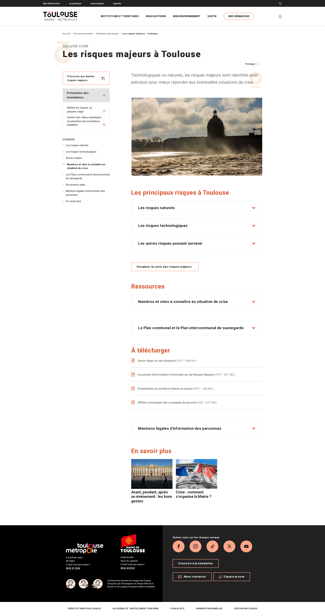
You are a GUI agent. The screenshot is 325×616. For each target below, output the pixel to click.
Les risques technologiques (81, 151)
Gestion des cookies (245, 608)
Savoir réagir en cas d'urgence (166, 360)
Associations (97, 3)
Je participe (75, 3)
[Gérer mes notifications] (280, 16)
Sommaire (69, 139)
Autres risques (74, 158)
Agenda (117, 3)
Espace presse (234, 576)
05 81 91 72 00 (73, 568)
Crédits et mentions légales (84, 608)
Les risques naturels (77, 145)
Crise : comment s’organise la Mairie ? (193, 494)
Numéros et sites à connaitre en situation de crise (86, 166)
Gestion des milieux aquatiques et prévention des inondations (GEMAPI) (84, 121)
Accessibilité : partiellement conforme (136, 608)
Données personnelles (209, 608)
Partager (250, 64)
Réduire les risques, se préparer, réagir (79, 109)
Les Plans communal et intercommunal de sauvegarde (88, 176)
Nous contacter (195, 576)
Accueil (66, 33)
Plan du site (177, 608)
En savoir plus (73, 201)
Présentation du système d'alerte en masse (175, 388)
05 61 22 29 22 (128, 568)
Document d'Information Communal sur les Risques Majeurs (186, 374)
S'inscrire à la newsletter (195, 563)
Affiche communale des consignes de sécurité (177, 402)
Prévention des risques (107, 33)
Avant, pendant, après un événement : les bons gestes (151, 496)
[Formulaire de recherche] (280, 3)
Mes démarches (51, 3)
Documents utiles (75, 184)
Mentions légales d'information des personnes (85, 192)
